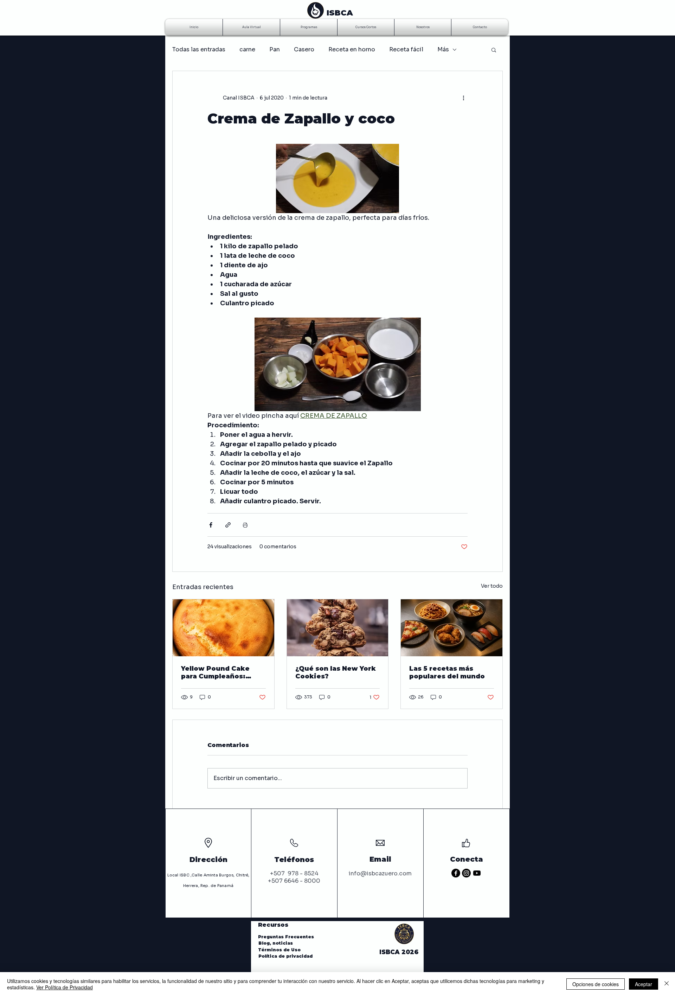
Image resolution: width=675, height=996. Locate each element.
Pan (274, 49)
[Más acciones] (463, 98)
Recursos (273, 924)
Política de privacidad (285, 956)
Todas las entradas (198, 49)
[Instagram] (466, 873)
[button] (493, 49)
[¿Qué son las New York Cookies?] (337, 627)
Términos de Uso (280, 949)
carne (247, 49)
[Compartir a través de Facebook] (210, 525)
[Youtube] (476, 873)
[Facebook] (455, 873)
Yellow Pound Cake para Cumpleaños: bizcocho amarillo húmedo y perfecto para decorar (215, 672)
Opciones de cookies (595, 984)
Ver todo (492, 586)
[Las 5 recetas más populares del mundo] (451, 627)
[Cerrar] (666, 984)
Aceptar (643, 984)
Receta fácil (406, 49)
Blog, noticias (276, 943)
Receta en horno (351, 49)
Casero (304, 49)
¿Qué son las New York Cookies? (335, 672)
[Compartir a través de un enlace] (228, 525)
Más (443, 49)
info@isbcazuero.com (380, 873)
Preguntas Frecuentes (286, 936)
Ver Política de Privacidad (64, 987)
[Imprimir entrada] (245, 525)
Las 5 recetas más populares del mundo (447, 672)
